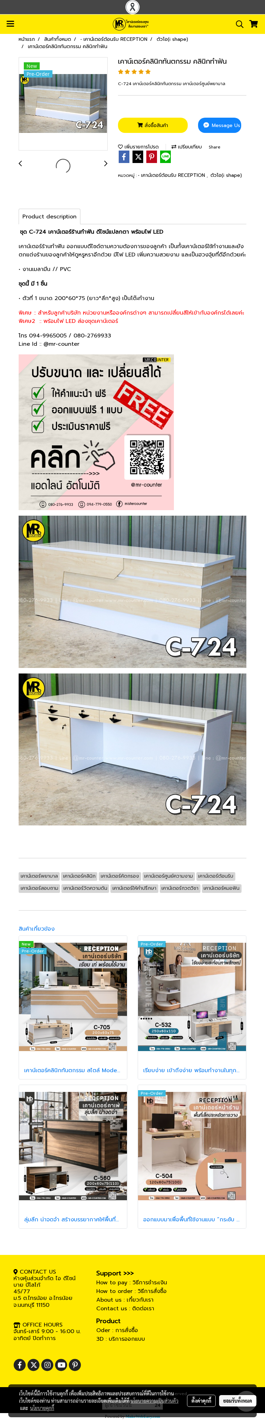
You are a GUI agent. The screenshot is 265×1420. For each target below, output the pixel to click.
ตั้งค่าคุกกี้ (201, 1401)
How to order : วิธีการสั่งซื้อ (131, 1291)
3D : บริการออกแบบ (120, 1339)
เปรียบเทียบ (189, 147)
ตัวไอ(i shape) (226, 175)
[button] (237, 24)
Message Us (225, 125)
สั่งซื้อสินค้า (155, 125)
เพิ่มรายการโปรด (141, 147)
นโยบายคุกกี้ (42, 1408)
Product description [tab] (49, 216)
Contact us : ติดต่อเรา (125, 1308)
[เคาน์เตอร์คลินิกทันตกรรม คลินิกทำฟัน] (63, 104)
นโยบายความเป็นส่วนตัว (154, 1401)
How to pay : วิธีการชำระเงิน (131, 1282)
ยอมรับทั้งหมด (237, 1401)
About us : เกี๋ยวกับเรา (125, 1300)
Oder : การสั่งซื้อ (117, 1330)
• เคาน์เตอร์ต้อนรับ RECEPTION (172, 175)
